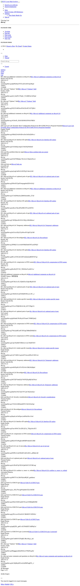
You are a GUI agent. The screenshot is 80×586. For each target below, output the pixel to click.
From (2, 71)
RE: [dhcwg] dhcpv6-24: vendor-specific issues (44, 299)
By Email (19, 46)
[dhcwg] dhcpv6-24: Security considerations (41, 397)
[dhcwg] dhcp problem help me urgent (36, 152)
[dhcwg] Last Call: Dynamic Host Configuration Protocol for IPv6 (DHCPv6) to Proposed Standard (37, 126)
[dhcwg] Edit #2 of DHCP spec (30, 519)
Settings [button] (7, 13)
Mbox (2, 584)
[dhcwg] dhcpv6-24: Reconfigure (31, 409)
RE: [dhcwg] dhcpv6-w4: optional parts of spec (44, 176)
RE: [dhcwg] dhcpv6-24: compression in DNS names (50, 262)
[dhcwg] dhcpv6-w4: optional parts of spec (40, 458)
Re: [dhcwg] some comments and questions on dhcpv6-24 (54, 556)
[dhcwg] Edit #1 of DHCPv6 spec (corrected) (43, 531)
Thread (7, 58)
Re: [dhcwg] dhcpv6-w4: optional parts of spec (44, 311)
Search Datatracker (10, 6)
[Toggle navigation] (1, 53)
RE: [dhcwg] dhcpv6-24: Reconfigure (36, 237)
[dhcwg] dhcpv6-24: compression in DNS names (46, 434)
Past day (7, 33)
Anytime (7, 31)
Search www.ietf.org (11, 5)
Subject (3, 70)
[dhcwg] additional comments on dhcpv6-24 (41, 274)
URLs (12, 584)
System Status (27, 46)
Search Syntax (9, 12)
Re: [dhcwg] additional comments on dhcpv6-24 (45, 113)
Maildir (7, 584)
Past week (8, 35)
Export (7, 66)
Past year (7, 38)
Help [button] (6, 10)
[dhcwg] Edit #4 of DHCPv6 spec (32, 507)
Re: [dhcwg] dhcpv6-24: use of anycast (37, 446)
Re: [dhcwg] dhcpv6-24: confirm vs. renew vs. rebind (50, 470)
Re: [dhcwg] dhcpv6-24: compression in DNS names (49, 336)
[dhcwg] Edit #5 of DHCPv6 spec (32, 495)
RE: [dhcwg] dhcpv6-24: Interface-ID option (42, 140)
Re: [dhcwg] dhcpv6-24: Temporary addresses (43, 385)
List (2, 75)
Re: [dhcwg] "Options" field (27, 101)
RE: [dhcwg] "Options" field (27, 89)
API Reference (18, 12)
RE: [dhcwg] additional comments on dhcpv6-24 (46, 77)
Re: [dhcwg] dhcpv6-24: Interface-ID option (41, 421)
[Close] (1, 578)
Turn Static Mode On (15, 15)
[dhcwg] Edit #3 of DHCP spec (30, 483)
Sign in (7, 17)
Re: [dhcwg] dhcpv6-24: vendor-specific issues (44, 348)
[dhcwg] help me (16, 164)
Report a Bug (11, 46)
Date (6, 56)
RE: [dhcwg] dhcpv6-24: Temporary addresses (44, 225)
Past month (8, 37)
